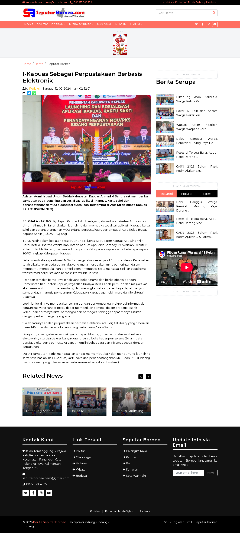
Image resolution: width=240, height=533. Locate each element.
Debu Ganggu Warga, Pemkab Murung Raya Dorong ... (197, 206)
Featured (166, 193)
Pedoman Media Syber (189, 2)
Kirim (210, 472)
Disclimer (212, 2)
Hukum (121, 24)
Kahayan (132, 469)
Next (148, 376)
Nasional (104, 24)
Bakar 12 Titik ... (82, 411)
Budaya (81, 475)
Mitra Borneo (80, 24)
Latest (207, 193)
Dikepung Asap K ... (41, 411)
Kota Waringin (136, 475)
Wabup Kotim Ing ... (130, 411)
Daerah (57, 24)
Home (28, 24)
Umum (135, 24)
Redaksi (167, 2)
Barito (130, 463)
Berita (39, 64)
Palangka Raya (136, 451)
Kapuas (131, 457)
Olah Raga (83, 457)
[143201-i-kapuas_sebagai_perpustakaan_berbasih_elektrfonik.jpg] (29, 92)
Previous (140, 376)
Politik (42, 24)
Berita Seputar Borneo (49, 522)
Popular (187, 193)
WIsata (81, 469)
